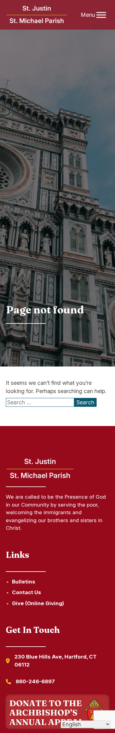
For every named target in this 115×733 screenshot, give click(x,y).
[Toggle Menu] (101, 15)
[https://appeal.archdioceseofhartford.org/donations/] (57, 713)
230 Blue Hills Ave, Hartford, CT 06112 (55, 661)
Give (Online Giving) (38, 603)
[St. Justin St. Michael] (37, 15)
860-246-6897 (35, 681)
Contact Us (26, 592)
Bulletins (23, 582)
